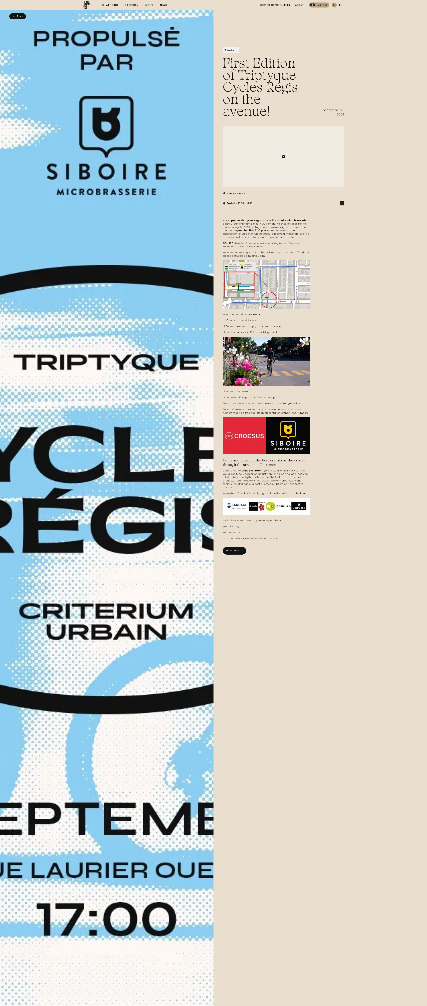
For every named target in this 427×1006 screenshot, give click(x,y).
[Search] (334, 5)
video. (302, 493)
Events (149, 5)
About (299, 5)
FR (345, 5)
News (163, 5)
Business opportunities (275, 5)
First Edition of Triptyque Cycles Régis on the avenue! (260, 87)
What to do (110, 5)
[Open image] (266, 284)
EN (340, 5)
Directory (131, 5)
